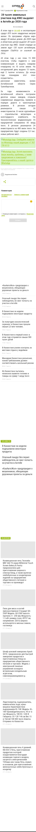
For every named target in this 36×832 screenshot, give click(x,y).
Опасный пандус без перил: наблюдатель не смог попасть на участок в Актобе (17, 300)
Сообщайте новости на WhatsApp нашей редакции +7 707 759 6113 (18, 142)
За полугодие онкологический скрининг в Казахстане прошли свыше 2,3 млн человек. (16, 324)
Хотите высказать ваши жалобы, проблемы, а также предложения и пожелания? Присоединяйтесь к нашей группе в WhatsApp (17, 157)
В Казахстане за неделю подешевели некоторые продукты (17, 312)
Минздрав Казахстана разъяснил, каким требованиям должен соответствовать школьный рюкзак (18, 360)
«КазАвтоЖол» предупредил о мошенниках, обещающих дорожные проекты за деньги (15, 288)
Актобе (17, 30)
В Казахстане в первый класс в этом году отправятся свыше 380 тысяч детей (16, 337)
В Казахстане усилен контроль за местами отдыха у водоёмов (17, 348)
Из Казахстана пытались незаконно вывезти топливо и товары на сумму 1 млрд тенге (15, 373)
